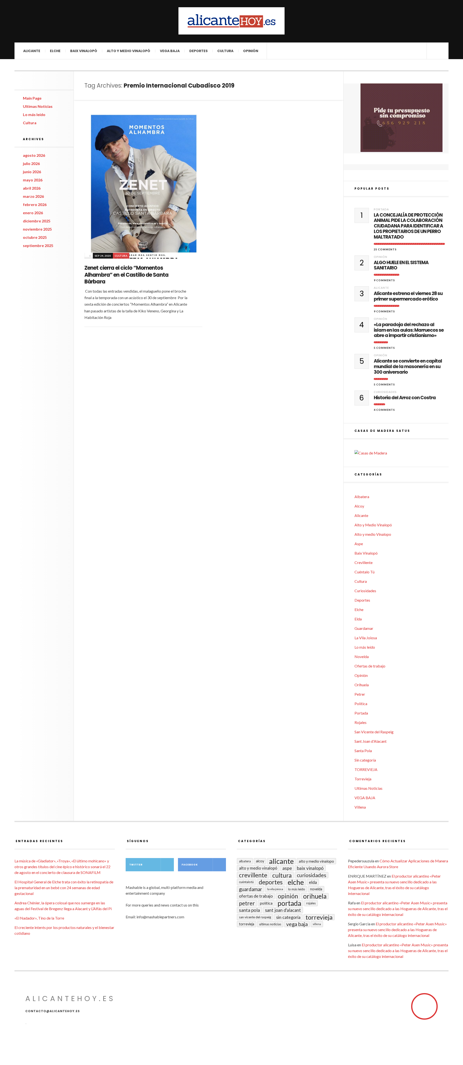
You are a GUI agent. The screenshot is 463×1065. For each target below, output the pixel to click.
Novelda (361, 656)
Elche (55, 50)
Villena (360, 807)
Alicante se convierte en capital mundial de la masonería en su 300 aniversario (408, 366)
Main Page (32, 98)
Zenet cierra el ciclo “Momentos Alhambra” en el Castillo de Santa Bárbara (126, 274)
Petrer (359, 694)
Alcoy (359, 506)
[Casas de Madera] (401, 453)
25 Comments (385, 249)
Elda (358, 619)
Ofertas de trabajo (369, 666)
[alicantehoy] (231, 20)
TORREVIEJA (365, 769)
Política (360, 703)
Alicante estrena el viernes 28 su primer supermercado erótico (408, 296)
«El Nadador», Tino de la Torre (39, 918)
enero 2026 (33, 212)
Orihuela (361, 684)
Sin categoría (365, 760)
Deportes (198, 50)
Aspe (358, 543)
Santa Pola (363, 750)
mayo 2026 (32, 180)
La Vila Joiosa (365, 637)
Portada (381, 209)
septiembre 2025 (38, 245)
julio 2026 (31, 163)
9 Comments (384, 280)
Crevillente (363, 562)
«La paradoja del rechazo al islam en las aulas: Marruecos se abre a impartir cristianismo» (409, 330)
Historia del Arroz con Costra (405, 398)
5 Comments (384, 347)
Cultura (225, 50)
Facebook (190, 864)
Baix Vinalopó (83, 50)
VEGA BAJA (170, 50)
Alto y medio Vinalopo (372, 534)
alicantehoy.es (70, 998)
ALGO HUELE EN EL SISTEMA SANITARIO (401, 265)
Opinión (250, 50)
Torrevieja (362, 778)
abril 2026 (32, 188)
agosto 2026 (34, 155)
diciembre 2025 (36, 221)
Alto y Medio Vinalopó (128, 50)
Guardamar (363, 628)
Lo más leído (34, 114)
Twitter (136, 864)
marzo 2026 (33, 196)
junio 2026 (32, 171)
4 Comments (384, 409)
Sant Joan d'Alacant (370, 741)
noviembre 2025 (37, 229)
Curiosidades (385, 391)
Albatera (361, 496)
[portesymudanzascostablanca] (402, 117)
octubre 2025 (35, 237)
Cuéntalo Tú (364, 572)
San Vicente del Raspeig (374, 731)
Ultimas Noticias (38, 106)
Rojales (360, 722)
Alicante (31, 50)
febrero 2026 (35, 204)
